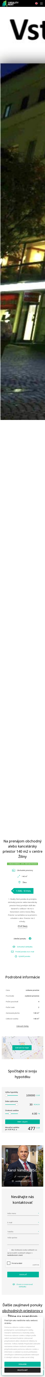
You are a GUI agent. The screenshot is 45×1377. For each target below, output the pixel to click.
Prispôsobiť (22, 1370)
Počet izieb (10, 1007)
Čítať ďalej (22, 926)
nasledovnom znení (14, 1255)
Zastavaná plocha (13, 1013)
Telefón (10, 1231)
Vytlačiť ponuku (24, 956)
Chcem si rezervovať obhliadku (24, 1285)
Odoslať (23, 1274)
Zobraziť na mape (22, 1048)
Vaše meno (11, 1213)
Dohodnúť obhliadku (25, 947)
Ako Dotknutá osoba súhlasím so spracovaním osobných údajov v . (22, 1252)
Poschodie (10, 996)
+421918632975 (24, 1176)
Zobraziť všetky (22, 1026)
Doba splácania (11, 1101)
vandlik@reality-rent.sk (24, 1181)
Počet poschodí (12, 1001)
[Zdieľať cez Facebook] (28, 938)
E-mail (9, 1222)
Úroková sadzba (12, 1110)
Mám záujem (22, 1122)
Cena (8, 990)
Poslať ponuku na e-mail (24, 951)
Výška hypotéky (11, 1092)
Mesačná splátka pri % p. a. (12, 1128)
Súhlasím (22, 1364)
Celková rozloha (12, 1018)
